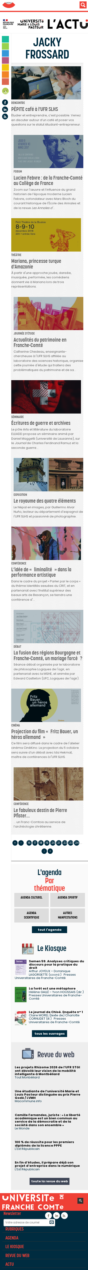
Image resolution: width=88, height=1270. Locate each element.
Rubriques (14, 1229)
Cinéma (15, 725)
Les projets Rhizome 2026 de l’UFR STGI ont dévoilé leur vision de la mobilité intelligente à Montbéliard (47, 1070)
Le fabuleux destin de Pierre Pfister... (40, 813)
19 (47, 843)
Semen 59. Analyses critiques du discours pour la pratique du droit (56, 964)
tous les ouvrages (49, 1033)
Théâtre (16, 255)
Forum (18, 172)
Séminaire (17, 417)
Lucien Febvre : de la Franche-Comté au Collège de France (48, 180)
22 (65, 843)
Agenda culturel (31, 897)
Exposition (20, 495)
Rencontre (18, 103)
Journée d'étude (24, 333)
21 (58, 843)
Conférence (18, 563)
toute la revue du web (49, 1181)
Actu (9, 1264)
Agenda (5, 92)
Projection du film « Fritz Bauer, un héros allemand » (44, 734)
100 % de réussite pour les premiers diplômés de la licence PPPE (44, 1144)
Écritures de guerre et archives (40, 423)
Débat (17, 647)
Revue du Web (17, 1255)
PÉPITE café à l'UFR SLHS (34, 109)
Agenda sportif (68, 897)
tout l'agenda (49, 929)
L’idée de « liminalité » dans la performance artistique (41, 572)
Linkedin (5, 109)
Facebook (5, 102)
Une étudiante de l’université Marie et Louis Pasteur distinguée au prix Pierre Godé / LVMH (47, 1094)
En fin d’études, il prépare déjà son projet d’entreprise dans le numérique (47, 1164)
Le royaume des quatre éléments (45, 500)
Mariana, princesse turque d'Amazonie (36, 264)
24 (77, 843)
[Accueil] (45, 24)
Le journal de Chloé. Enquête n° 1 (56, 1012)
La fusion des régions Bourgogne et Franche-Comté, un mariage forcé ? (48, 655)
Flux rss (5, 116)
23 (71, 843)
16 (29, 843)
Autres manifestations (67, 915)
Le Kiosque (14, 1246)
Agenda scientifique (31, 915)
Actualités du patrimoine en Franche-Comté (40, 342)
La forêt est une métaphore (52, 988)
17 (35, 843)
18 (40, 843)
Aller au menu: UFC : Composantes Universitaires (9, 5)
